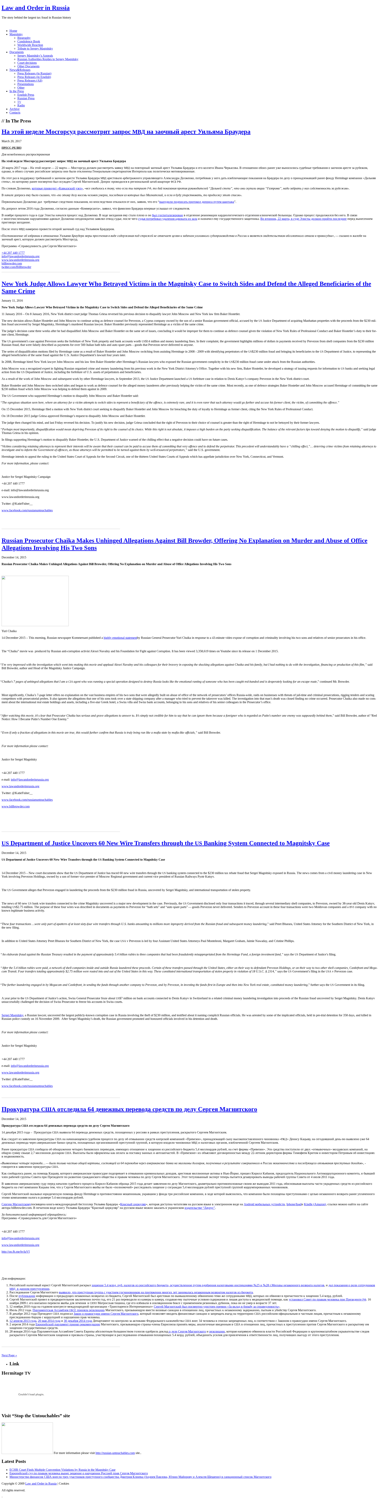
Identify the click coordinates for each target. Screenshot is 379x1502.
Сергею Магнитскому (16, 1204)
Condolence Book (28, 41)
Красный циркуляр (133, 1204)
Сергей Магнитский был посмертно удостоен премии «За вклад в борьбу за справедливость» (217, 1306)
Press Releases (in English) (34, 77)
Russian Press (26, 98)
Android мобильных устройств (264, 1204)
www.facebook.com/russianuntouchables (27, 510)
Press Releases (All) (29, 80)
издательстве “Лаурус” (200, 1207)
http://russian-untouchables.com (115, 1453)
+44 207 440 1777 (13, 252)
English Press (25, 94)
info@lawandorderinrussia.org (20, 256)
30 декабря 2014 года (78, 1320)
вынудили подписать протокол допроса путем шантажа (196, 201)
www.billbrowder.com (16, 806)
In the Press (16, 91)
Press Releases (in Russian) (34, 73)
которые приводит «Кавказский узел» (57, 188)
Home (13, 30)
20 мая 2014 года (49, 1320)
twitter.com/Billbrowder (16, 267)
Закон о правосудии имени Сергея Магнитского (106, 1313)
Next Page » (9, 1355)
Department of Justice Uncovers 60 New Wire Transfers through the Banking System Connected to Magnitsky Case (166, 843)
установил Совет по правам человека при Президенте (327, 1299)
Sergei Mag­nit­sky (12, 1015)
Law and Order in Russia (36, 7)
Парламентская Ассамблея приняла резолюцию (69, 1310)
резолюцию (217, 1331)
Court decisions (27, 62)
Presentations (25, 84)
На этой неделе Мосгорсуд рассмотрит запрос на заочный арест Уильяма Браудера (126, 131)
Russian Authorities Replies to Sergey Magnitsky (47, 59)
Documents (16, 52)
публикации (27, 1296)
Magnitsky (16, 34)
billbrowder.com (12, 263)
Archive (14, 109)
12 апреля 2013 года (22, 1320)
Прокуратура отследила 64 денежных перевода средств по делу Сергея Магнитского (129, 1109)
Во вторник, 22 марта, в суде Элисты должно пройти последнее (303, 218)
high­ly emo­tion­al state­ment (120, 637)
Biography (24, 38)
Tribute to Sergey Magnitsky (35, 48)
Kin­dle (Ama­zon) (315, 1204)
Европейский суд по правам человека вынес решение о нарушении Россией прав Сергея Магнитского (78, 1473)
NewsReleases (19, 70)
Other (20, 87)
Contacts (14, 112)
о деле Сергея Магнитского (187, 1331)
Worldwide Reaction (30, 45)
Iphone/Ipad (293, 1204)
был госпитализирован (167, 215)
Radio (21, 105)
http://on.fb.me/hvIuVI (16, 1251)
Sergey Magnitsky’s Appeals (35, 55)
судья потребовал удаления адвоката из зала (167, 218)
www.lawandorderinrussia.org (20, 260)
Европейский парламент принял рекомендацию (68, 1324)
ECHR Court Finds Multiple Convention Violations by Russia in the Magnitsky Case (62, 1469)
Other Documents (28, 66)
